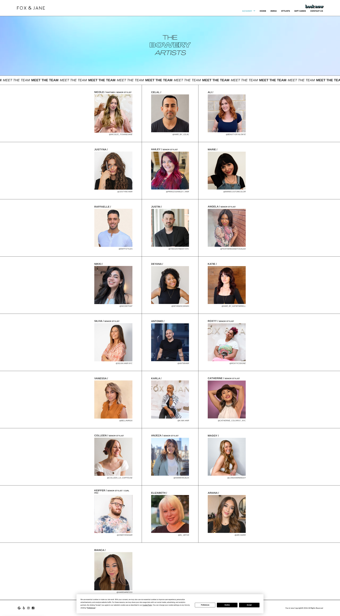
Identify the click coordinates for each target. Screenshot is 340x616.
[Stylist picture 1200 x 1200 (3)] (227, 170)
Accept (249, 605)
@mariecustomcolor (234, 192)
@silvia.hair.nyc (124, 363)
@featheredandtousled (233, 249)
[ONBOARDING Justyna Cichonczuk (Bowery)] (113, 170)
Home (263, 11)
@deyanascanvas (180, 306)
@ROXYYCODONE (237, 363)
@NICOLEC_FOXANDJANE (120, 134)
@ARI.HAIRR (240, 535)
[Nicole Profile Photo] (113, 113)
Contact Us (316, 11)
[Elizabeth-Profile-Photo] (170, 514)
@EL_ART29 (183, 535)
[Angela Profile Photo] (227, 228)
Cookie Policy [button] (147, 605)
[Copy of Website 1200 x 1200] (227, 285)
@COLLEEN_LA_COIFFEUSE (119, 478)
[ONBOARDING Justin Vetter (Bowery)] (170, 228)
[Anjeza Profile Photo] (170, 457)
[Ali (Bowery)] (227, 113)
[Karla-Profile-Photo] (170, 399)
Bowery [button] (247, 10)
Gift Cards (300, 11)
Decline (227, 605)
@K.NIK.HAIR (183, 420)
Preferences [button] (91, 608)
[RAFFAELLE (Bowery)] (113, 228)
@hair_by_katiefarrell (234, 306)
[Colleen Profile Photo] (113, 457)
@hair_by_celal (180, 134)
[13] (170, 285)
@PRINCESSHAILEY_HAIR (177, 192)
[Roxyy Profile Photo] (227, 342)
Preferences (205, 605)
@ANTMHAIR (183, 363)
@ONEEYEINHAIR (124, 535)
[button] (31, 7)
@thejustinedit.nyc (178, 249)
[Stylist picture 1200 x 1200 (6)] (113, 571)
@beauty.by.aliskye (236, 134)
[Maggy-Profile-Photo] (227, 457)
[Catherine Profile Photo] (227, 399)
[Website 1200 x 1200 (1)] (113, 342)
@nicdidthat (125, 306)
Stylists (285, 11)
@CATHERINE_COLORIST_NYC (232, 420)
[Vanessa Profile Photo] (113, 399)
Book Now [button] (314, 6)
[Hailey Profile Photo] (170, 170)
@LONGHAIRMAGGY (236, 478)
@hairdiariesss (124, 592)
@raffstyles (125, 249)
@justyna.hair (124, 192)
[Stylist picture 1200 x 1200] (113, 285)
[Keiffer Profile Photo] (113, 514)
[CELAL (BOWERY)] (170, 113)
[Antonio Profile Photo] (170, 342)
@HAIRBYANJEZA (181, 478)
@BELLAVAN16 (125, 420)
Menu (273, 11)
